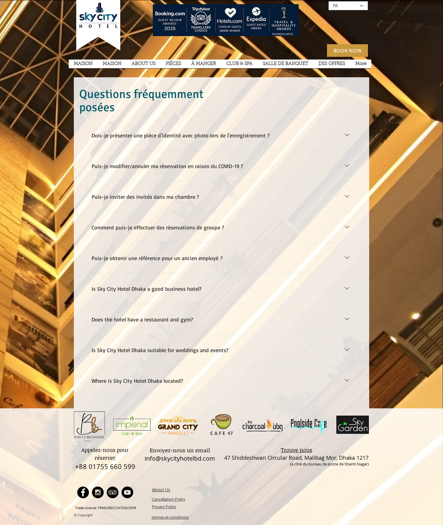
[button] (144, 66)
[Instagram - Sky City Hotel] (98, 492)
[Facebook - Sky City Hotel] (83, 492)
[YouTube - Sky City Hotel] (127, 492)
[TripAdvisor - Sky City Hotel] (112, 492)
